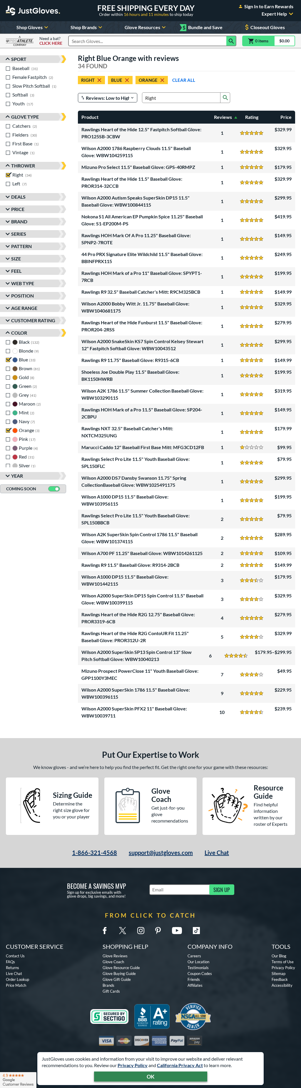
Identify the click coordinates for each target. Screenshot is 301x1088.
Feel (16, 271)
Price (17, 209)
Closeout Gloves (267, 27)
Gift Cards (111, 991)
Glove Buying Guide (119, 973)
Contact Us (15, 956)
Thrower (23, 165)
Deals (18, 197)
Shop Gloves (29, 27)
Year (17, 476)
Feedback (280, 979)
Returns (12, 967)
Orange (148, 80)
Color (19, 332)
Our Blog (279, 956)
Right (88, 80)
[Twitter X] (122, 930)
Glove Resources (142, 27)
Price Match (16, 985)
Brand (19, 221)
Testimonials (198, 967)
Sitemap (278, 973)
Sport (18, 59)
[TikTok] (196, 930)
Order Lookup (17, 979)
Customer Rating (33, 320)
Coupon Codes (200, 973)
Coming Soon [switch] (21, 488)
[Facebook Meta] (104, 930)
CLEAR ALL (183, 80)
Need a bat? (50, 41)
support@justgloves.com (161, 852)
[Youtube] (177, 930)
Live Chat (217, 852)
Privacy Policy (133, 1065)
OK (151, 1076)
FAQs (10, 961)
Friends (194, 979)
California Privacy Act (180, 1065)
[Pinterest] (157, 930)
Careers (194, 956)
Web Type (22, 283)
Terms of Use (283, 961)
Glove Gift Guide (117, 979)
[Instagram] (140, 930)
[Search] (231, 41)
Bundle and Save (203, 27)
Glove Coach (113, 961)
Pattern (21, 246)
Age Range (24, 308)
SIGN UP (221, 889)
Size (16, 258)
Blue (116, 80)
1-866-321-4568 (94, 852)
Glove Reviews (115, 956)
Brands (108, 985)
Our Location (198, 961)
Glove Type (25, 116)
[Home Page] (33, 10)
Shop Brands (84, 27)
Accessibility (282, 985)
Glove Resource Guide (121, 967)
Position (22, 295)
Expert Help (274, 13)
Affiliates (195, 985)
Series (18, 234)
